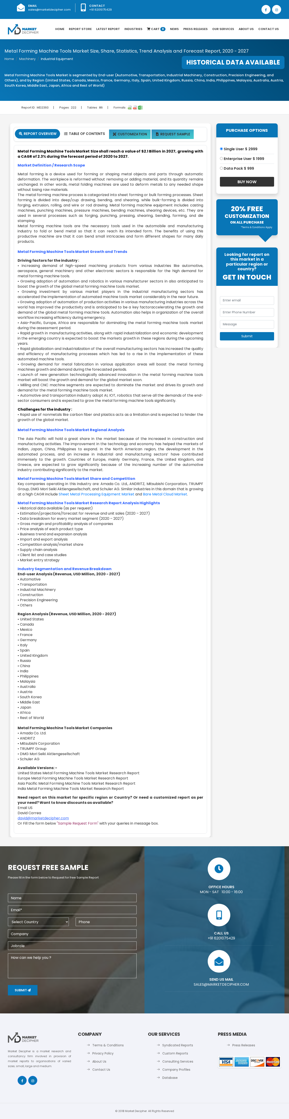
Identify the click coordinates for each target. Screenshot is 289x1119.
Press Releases (195, 29)
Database (170, 1077)
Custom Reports (175, 1053)
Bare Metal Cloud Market (165, 494)
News (174, 29)
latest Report (108, 29)
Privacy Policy (103, 1053)
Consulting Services (177, 1061)
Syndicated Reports (177, 1045)
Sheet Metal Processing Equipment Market (96, 494)
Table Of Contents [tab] (84, 133)
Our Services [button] (223, 29)
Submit (21, 990)
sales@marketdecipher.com (49, 9)
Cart (157, 29)
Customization (130, 134)
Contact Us (268, 29)
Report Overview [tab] (37, 133)
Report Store (80, 29)
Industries (133, 29)
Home (59, 29)
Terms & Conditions (108, 1045)
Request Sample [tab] (173, 134)
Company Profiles (176, 1069)
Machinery (27, 59)
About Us (246, 29)
